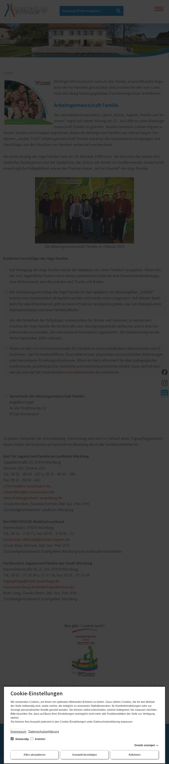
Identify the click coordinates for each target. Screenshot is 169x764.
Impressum (18, 731)
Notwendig (22, 739)
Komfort (39, 739)
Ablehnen (134, 754)
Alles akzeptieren (34, 754)
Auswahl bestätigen (84, 754)
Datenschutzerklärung (43, 731)
